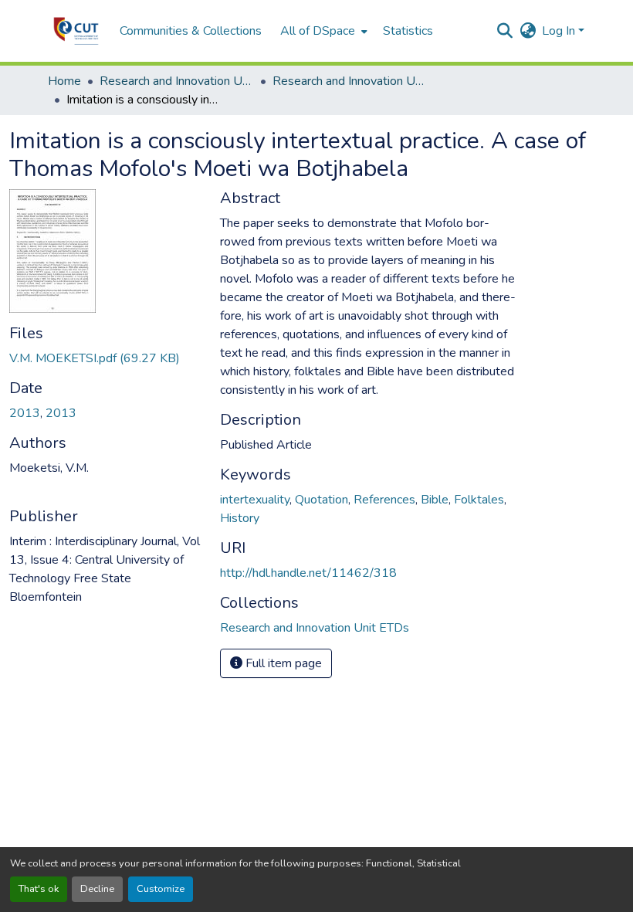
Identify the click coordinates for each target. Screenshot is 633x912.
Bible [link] (435, 499)
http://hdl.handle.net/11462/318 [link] (308, 572)
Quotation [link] (321, 499)
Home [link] (64, 81)
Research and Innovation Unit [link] (177, 81)
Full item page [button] (282, 663)
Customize (160, 889)
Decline (97, 889)
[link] (105, 358)
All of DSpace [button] (317, 30)
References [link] (384, 499)
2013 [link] (24, 413)
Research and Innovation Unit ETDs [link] (349, 81)
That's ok (39, 889)
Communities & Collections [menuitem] (191, 30)
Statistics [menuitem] (408, 30)
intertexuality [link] (254, 499)
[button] (76, 30)
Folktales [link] (479, 499)
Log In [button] (560, 30)
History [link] (239, 518)
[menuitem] (322, 31)
